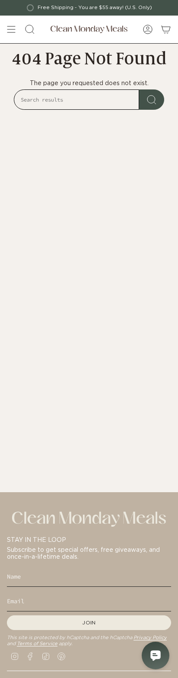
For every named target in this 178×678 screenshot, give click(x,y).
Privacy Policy (150, 637)
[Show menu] (11, 29)
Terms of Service (37, 643)
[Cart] (166, 29)
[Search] (151, 99)
